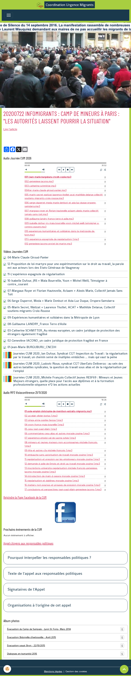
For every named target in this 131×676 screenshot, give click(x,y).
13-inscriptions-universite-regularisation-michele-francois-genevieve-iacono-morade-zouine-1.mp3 (61, 470)
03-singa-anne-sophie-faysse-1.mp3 (44, 420)
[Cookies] (7, 669)
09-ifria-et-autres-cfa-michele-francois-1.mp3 (48, 450)
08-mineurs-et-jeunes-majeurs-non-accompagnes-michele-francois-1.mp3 (61, 444)
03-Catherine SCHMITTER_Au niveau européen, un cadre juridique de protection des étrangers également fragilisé (64, 332)
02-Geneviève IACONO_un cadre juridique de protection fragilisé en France (58, 340)
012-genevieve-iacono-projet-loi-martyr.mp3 (48, 243)
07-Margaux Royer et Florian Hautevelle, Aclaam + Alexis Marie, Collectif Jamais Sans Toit (65, 292)
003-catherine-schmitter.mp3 (40, 185)
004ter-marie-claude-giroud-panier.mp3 (46, 190)
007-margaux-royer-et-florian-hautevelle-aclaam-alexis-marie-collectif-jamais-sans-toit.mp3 (62, 212)
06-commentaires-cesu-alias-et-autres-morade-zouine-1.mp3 (57, 433)
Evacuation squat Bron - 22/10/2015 (65, 645)
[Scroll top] (124, 669)
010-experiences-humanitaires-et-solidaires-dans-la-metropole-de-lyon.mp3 (60, 233)
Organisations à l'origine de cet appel (39, 605)
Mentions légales (53, 671)
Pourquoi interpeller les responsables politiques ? (49, 557)
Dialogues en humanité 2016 (65, 653)
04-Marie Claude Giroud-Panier (28, 257)
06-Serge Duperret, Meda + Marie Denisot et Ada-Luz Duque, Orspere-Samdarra (61, 301)
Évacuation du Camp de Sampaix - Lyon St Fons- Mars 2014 (65, 629)
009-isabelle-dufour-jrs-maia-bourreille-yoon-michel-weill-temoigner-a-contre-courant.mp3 (62, 225)
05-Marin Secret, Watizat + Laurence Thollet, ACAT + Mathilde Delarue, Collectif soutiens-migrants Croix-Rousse (61, 309)
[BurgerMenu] (8, 15)
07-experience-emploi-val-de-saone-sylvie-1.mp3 (50, 437)
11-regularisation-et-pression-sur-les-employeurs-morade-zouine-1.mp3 (62, 459)
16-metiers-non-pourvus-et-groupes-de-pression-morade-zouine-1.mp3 (62, 485)
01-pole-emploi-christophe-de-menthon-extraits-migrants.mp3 (58, 411)
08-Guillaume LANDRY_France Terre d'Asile (37, 324)
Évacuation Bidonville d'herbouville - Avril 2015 (65, 637)
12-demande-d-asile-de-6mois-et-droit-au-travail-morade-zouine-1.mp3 (62, 463)
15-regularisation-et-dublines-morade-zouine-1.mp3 (52, 480)
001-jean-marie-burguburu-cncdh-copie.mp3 (48, 176)
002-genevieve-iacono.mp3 (39, 181)
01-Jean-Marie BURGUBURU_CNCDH (32, 347)
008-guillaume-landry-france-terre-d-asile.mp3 (49, 218)
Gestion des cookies (76, 671)
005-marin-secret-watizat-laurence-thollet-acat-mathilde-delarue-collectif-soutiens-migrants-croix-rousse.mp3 (64, 196)
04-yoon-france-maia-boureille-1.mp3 (44, 424)
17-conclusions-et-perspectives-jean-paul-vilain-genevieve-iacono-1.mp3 (63, 489)
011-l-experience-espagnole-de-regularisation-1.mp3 (52, 239)
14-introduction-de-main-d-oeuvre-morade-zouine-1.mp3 (55, 476)
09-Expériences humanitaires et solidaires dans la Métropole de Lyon (53, 317)
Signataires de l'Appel (26, 589)
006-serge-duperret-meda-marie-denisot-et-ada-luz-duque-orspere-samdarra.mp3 (60, 204)
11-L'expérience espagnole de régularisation (36, 274)
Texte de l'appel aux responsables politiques (45, 573)
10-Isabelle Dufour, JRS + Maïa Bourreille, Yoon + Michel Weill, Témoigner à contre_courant (57, 282)
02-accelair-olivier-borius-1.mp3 (41, 415)
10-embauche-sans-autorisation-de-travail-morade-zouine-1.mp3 (59, 454)
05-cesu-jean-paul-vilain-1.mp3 (41, 429)
